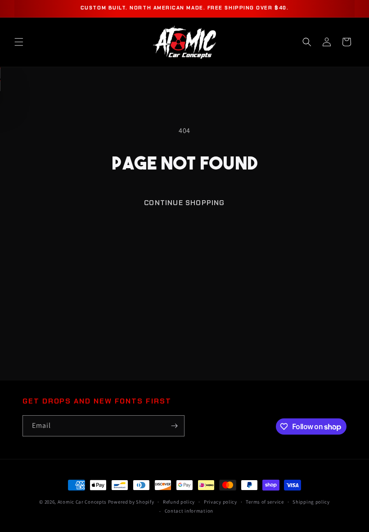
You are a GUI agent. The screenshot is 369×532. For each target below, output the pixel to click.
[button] (19, 42)
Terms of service (265, 502)
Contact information (189, 511)
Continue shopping (184, 202)
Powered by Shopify (131, 502)
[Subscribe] (174, 425)
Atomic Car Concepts (82, 502)
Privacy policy (220, 502)
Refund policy (179, 502)
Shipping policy (311, 502)
